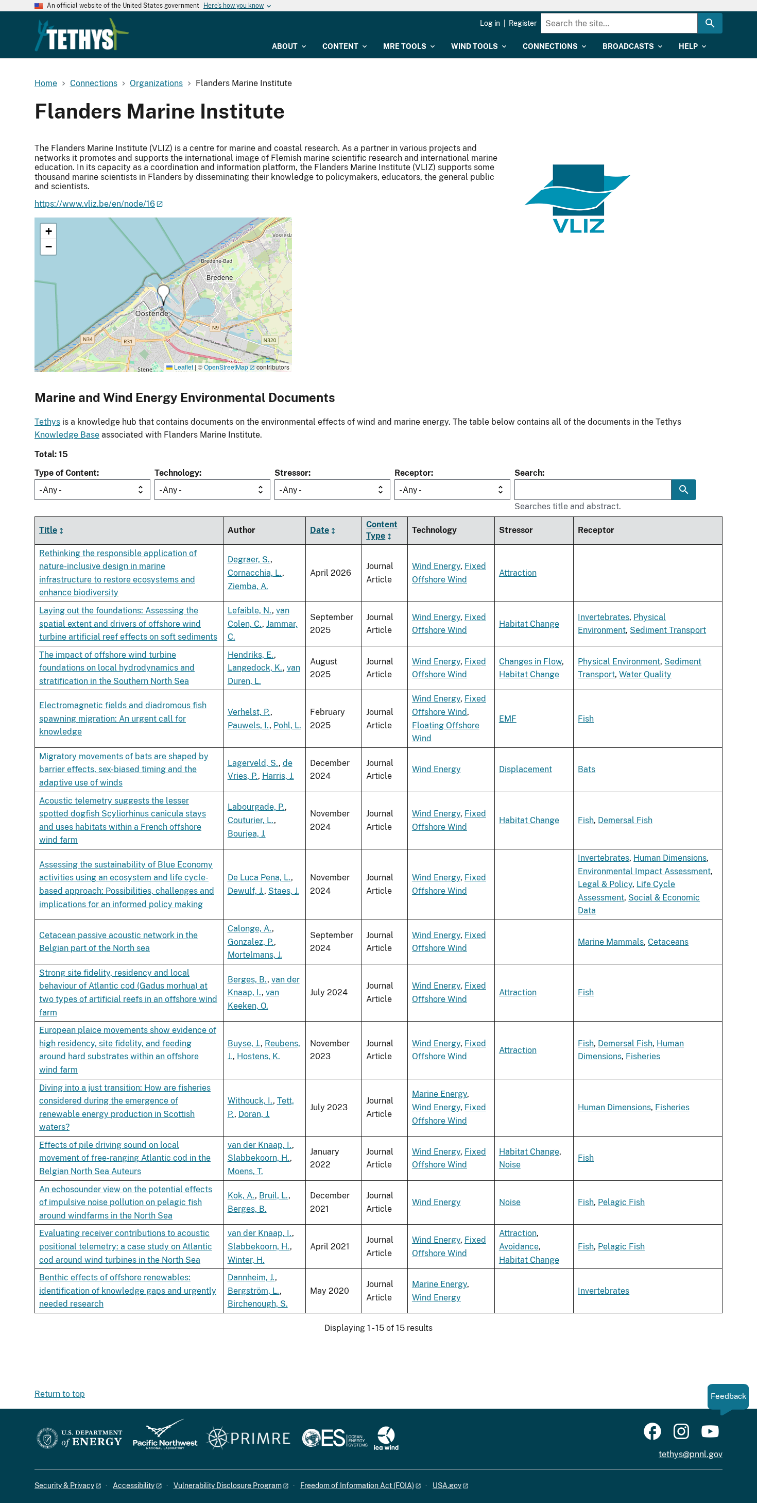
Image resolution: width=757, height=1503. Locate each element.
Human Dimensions (670, 858)
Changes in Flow (530, 661)
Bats (586, 769)
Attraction (518, 573)
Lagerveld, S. (253, 763)
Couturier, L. (251, 820)
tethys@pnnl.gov (690, 1454)
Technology (176, 473)
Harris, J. (278, 776)
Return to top (60, 1394)
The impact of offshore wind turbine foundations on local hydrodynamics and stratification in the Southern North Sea (117, 668)
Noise (510, 1165)
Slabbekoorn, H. (259, 1158)
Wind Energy (436, 566)
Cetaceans (668, 942)
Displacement (525, 769)
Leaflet (183, 366)
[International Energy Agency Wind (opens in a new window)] (386, 1438)
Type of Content (66, 473)
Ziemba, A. (248, 586)
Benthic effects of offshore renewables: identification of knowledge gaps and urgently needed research (127, 1291)
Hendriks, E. (251, 655)
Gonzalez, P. (251, 942)
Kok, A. (241, 1195)
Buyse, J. (244, 1043)
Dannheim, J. (251, 1277)
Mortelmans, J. (255, 955)
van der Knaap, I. (260, 1145)
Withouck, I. (250, 1101)
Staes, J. (283, 891)
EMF (508, 719)
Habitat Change (529, 624)
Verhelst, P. (249, 712)
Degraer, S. (249, 559)
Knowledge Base (67, 435)
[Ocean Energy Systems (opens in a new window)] (335, 1438)
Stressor (291, 473)
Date (319, 530)
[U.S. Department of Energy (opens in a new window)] (80, 1438)
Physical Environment (619, 661)
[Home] (82, 34)
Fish (586, 719)
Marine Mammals (611, 942)
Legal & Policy (605, 884)
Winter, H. (246, 1260)
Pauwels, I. (248, 725)
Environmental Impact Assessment (644, 871)
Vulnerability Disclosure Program (228, 1485)
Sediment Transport (668, 630)
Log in (490, 23)
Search (528, 473)
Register (523, 23)
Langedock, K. (255, 668)
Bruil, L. (273, 1195)
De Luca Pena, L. (259, 877)
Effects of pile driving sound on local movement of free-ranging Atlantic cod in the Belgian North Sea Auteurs (125, 1158)
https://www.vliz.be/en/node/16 (95, 204)
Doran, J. (254, 1114)
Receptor (412, 473)
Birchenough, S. (258, 1304)
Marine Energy (439, 1094)
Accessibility (133, 1485)
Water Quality (645, 674)
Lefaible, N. (250, 610)
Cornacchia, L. (255, 573)
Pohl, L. (287, 725)
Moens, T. (245, 1171)
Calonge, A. (250, 928)
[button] (163, 295)
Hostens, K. (258, 1056)
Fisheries (643, 1056)
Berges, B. (247, 979)
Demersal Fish (625, 820)
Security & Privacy (64, 1485)
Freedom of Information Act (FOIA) (357, 1485)
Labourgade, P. (256, 807)
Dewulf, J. (246, 891)
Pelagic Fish (621, 1202)
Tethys (47, 422)
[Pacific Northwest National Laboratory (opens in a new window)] (161, 1439)
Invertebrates (603, 617)
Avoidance (519, 1246)
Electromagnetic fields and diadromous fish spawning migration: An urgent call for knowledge (123, 718)
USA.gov (447, 1485)
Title (48, 530)
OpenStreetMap (226, 366)
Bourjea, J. (247, 834)
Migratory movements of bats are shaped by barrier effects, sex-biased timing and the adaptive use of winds (124, 769)
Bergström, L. (254, 1291)
